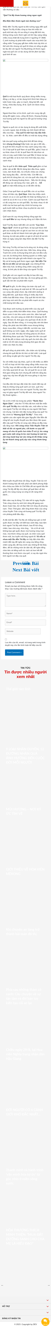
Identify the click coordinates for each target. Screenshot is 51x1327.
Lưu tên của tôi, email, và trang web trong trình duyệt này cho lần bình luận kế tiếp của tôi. (25, 643)
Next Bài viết (26, 571)
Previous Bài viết (26, 564)
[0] (10, 3)
